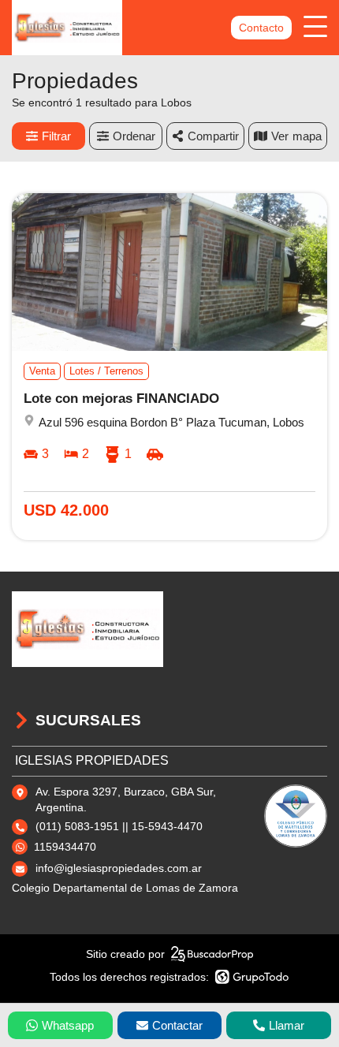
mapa (307, 136)
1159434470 (65, 846)
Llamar (286, 1025)
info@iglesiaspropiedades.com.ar (118, 868)
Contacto (261, 27)
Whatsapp (68, 1025)
